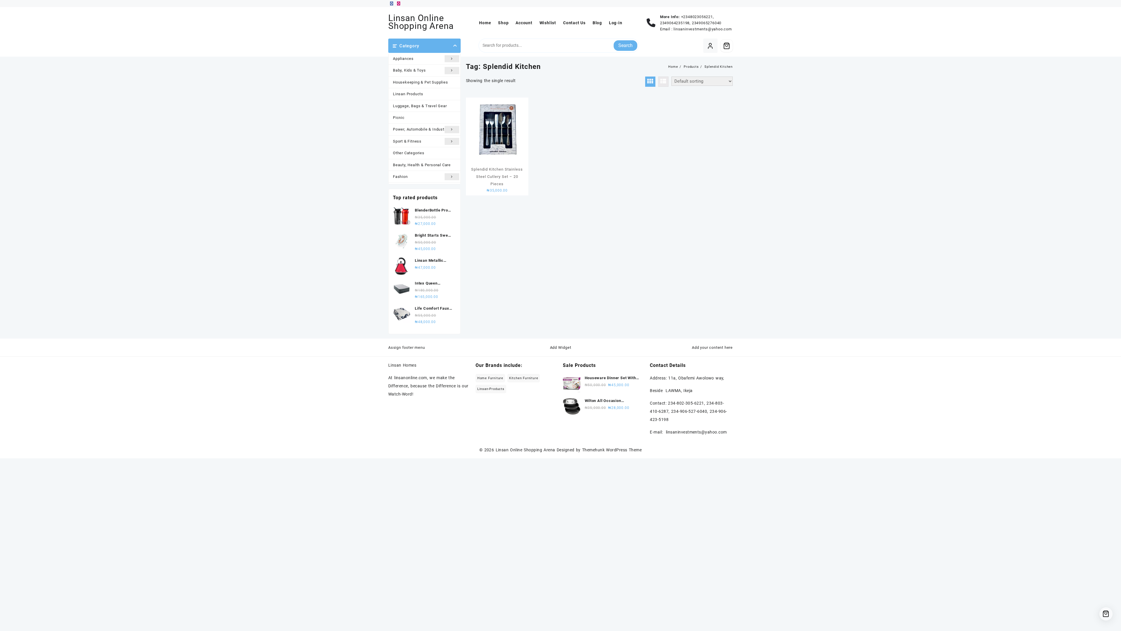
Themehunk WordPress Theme (612, 450)
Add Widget (560, 347)
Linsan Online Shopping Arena (421, 22)
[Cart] (726, 45)
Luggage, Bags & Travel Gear (420, 106)
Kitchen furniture (523, 378)
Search (625, 45)
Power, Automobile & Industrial (421, 129)
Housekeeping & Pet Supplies (420, 82)
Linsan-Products (490, 389)
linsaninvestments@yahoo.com (702, 29)
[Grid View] (650, 82)
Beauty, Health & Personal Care (422, 165)
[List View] (663, 82)
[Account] (710, 46)
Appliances (403, 58)
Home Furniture (490, 378)
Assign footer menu (406, 347)
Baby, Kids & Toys (409, 70)
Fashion (400, 176)
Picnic (399, 117)
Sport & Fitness (407, 141)
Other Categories (408, 153)
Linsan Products (408, 94)
